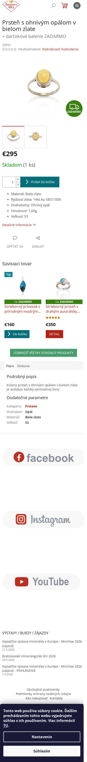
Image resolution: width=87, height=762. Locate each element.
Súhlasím (41, 751)
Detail (54, 334)
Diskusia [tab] (23, 366)
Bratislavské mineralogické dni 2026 (29, 656)
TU (5, 725)
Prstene (31, 406)
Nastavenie (42, 736)
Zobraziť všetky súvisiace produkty (43, 353)
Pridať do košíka (43, 182)
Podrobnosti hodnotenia (60, 49)
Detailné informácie (17, 225)
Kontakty (56, 698)
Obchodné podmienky (43, 689)
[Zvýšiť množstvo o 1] (18, 179)
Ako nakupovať (37, 698)
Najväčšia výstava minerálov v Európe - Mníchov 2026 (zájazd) (42, 643)
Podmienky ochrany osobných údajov (43, 694)
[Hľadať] (53, 5)
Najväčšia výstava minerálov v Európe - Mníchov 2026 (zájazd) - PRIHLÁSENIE (42, 668)
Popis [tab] (10, 366)
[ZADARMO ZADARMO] (64, 286)
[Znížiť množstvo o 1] (18, 184)
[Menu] (76, 5)
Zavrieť (50, 238)
